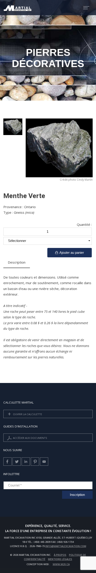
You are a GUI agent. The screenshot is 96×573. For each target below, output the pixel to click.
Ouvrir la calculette (27, 414)
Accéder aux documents (29, 438)
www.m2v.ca (61, 564)
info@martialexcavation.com (65, 546)
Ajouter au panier (71, 252)
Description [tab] (16, 262)
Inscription (77, 495)
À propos (60, 554)
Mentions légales (60, 559)
